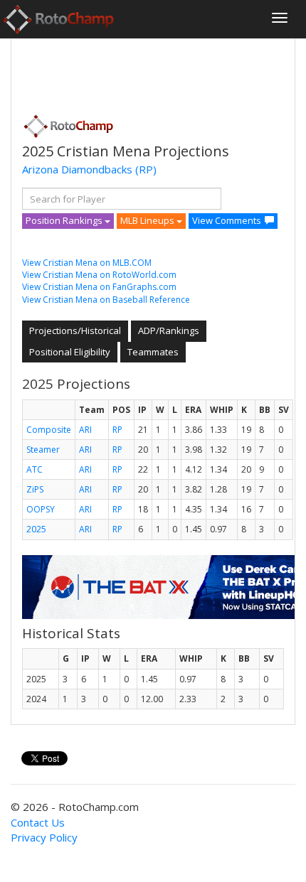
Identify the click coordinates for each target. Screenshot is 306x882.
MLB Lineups (148, 220)
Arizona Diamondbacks (77, 169)
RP (117, 430)
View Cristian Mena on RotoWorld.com (99, 275)
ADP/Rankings (168, 330)
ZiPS (34, 489)
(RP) (146, 169)
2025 (36, 529)
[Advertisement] (136, 71)
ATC (34, 469)
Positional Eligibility (69, 351)
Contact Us (38, 822)
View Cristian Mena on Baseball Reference (106, 300)
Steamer (43, 449)
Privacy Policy (44, 837)
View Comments (226, 220)
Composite (48, 430)
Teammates (153, 351)
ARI (85, 430)
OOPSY (40, 509)
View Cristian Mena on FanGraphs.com (99, 287)
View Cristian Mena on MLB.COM (87, 263)
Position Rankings (65, 220)
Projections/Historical (75, 330)
